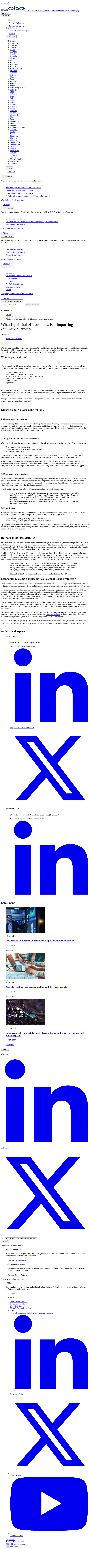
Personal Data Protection (15, 1542)
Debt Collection (16, 1306)
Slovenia (13, 140)
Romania (13, 130)
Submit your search (32, 304)
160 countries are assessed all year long (17, 545)
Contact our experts (53, 615)
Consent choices (12, 1546)
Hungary (13, 90)
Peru (12, 119)
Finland (13, 77)
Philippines (14, 121)
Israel (12, 96)
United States (15, 161)
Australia (13, 45)
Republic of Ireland (17, 128)
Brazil (12, 54)
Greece (13, 83)
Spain (12, 146)
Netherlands (14, 113)
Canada (13, 58)
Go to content (6, 3)
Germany (13, 81)
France (12, 79)
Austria (13, 48)
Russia (12, 132)
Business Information (18, 1304)
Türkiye (13, 157)
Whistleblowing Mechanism (16, 1544)
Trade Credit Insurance (18, 1302)
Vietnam (13, 163)
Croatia (13, 66)
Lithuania (13, 104)
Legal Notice (10, 1540)
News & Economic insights (20, 1308)
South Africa (15, 142)
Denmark (13, 71)
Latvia (12, 102)
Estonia (13, 75)
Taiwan (13, 153)
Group (12, 85)
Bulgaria (13, 56)
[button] (10, 20)
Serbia (12, 134)
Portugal (13, 125)
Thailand (13, 155)
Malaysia (13, 106)
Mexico (13, 109)
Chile (12, 60)
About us (13, 1310)
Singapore (14, 136)
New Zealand (15, 115)
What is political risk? (14, 339)
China (12, 62)
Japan (12, 100)
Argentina (14, 43)
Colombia (14, 64)
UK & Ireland (15, 159)
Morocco (13, 111)
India (12, 92)
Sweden (13, 149)
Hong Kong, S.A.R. (17, 88)
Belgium (13, 52)
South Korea (15, 144)
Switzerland (14, 151)
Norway (13, 117)
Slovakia (13, 138)
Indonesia (13, 94)
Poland (12, 123)
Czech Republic (16, 69)
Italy (12, 98)
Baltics (12, 50)
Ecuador (13, 73)
